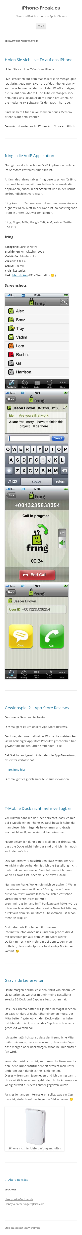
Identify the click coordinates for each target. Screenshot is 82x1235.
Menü (41, 26)
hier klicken (20, 275)
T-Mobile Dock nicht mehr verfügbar (38, 808)
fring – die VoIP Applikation (29, 155)
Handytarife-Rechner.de (19, 1199)
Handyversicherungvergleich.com (24, 1204)
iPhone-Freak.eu (41, 8)
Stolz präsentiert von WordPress (22, 1227)
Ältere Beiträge (16, 1180)
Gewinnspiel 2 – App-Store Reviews (37, 707)
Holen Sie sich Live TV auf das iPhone (38, 59)
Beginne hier (16, 769)
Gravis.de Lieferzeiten (24, 980)
